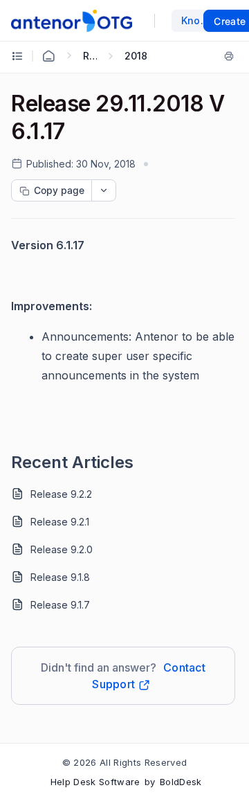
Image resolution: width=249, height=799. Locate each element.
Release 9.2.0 (61, 549)
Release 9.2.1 (59, 522)
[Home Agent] (48, 56)
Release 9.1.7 (60, 605)
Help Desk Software (95, 781)
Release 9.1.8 (60, 577)
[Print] (229, 56)
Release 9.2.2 (61, 494)
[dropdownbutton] (103, 190)
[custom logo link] (71, 21)
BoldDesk (181, 781)
